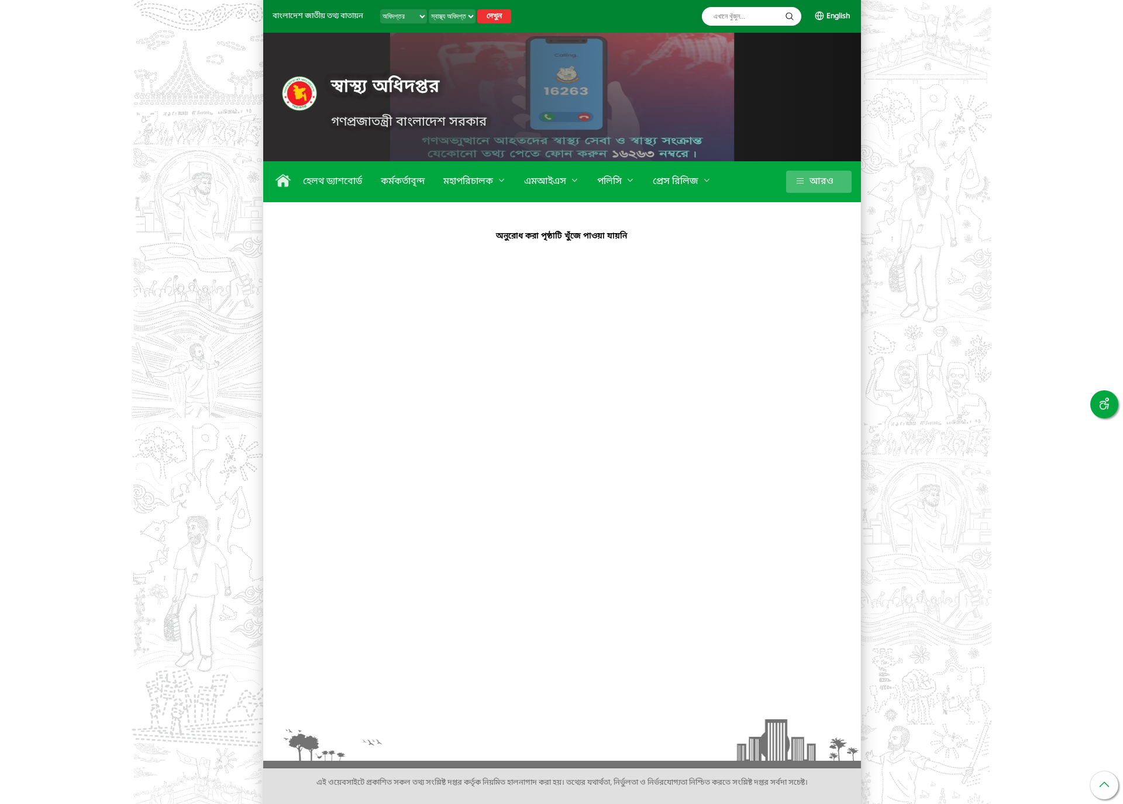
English (838, 16)
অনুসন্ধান (789, 16)
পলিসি (610, 181)
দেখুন (494, 16)
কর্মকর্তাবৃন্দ (403, 181)
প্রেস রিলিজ (677, 181)
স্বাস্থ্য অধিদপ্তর (385, 87)
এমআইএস (546, 181)
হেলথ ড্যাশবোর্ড (332, 181)
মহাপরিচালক (469, 181)
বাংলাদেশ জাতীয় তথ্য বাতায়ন (318, 16)
